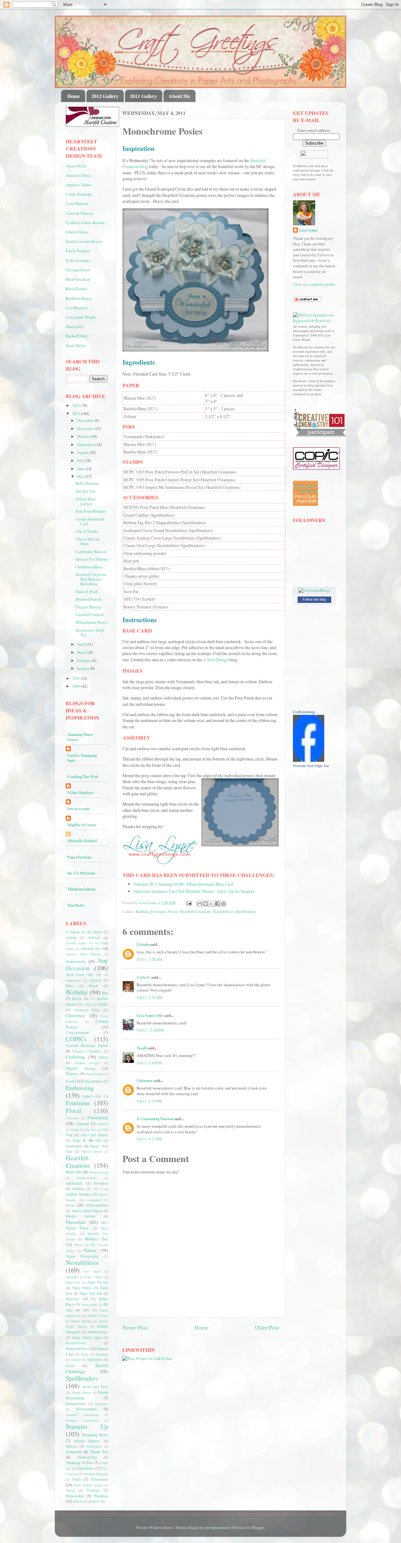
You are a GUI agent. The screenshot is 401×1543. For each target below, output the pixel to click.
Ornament (72, 1277)
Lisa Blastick (76, 307)
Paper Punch (82, 1287)
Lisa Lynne (308, 230)
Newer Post (135, 1327)
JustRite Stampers (79, 1194)
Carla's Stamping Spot (82, 757)
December (86, 420)
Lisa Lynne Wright (81, 317)
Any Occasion (87, 964)
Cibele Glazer (77, 232)
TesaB (142, 1048)
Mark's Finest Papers (87, 1210)
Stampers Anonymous (82, 1420)
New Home (92, 1271)
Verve (70, 1490)
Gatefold (102, 1124)
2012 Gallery (104, 96)
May (81, 476)
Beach (93, 985)
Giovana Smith (78, 270)
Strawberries (94, 1446)
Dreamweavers (94, 1074)
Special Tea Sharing (92, 559)
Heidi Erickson (78, 279)
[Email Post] (188, 902)
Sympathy (74, 1451)
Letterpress (94, 1200)
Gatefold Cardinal (90, 614)
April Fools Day (79, 974)
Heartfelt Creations (195, 911)
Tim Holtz (76, 905)
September (86, 444)
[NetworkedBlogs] (314, 590)
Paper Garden (94, 1277)
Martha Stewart (80, 1216)
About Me (179, 96)
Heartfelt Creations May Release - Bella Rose (91, 579)
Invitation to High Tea (90, 633)
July (81, 460)
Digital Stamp (80, 1068)
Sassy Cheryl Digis (87, 1337)
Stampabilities (76, 1403)
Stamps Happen (87, 1440)
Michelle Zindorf (82, 840)
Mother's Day (96, 1239)
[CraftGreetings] (308, 760)
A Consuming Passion (155, 1118)
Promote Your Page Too (311, 766)
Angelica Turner (79, 184)
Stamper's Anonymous (82, 1414)
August (83, 452)
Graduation (74, 1146)
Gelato (75, 1129)
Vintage (93, 1490)
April (81, 644)
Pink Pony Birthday (91, 511)
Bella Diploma (87, 483)
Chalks (103, 1004)
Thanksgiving (87, 1457)
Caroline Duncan (79, 213)
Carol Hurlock (77, 203)
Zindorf (94, 1501)
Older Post (267, 1327)
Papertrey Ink (77, 1298)
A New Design (215, 660)
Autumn (95, 980)
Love (70, 1205)
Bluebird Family (89, 599)
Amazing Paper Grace (80, 736)
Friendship (97, 1117)
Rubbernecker (97, 1332)
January (83, 668)
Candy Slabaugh (78, 194)
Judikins (78, 1188)
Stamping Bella (95, 1435)
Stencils (71, 1446)
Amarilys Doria (78, 175)
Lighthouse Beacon (91, 551)
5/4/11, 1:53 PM (149, 1101)
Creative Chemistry (87, 1051)
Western (78, 1501)
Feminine (158, 911)
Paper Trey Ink (91, 1293)
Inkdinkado (74, 1183)
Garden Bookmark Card (90, 521)
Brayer (77, 998)
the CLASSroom (81, 873)
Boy (105, 993)
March (82, 652)
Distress (72, 1073)
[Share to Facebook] (217, 903)
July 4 (97, 1189)
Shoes (85, 1354)
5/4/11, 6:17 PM (149, 1139)
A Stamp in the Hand (84, 932)
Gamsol (82, 1123)
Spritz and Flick (95, 1386)
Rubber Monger (81, 1321)
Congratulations (77, 1032)
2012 (76, 405)
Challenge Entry (87, 1009)
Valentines (99, 1479)
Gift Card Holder (94, 1135)
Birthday (142, 911)
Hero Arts (74, 1172)
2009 (76, 686)
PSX (86, 1310)
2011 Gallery (143, 96)
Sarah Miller (76, 345)
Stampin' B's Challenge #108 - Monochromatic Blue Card (183, 884)
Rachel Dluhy (77, 336)
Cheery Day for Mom (87, 541)
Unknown (145, 1080)
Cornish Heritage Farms (87, 1045)
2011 (76, 413)
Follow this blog (314, 599)
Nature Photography (82, 1256)
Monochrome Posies (92, 622)
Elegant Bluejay (89, 607)
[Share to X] (211, 903)
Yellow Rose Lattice (86, 501)
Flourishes (72, 1118)
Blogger (258, 1527)
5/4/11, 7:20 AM (149, 959)
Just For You (85, 491)
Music (78, 1245)
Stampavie (101, 1404)
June (81, 468)
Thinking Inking (81, 889)
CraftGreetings (304, 712)
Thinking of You (79, 1462)
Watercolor (75, 1496)
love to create (78, 808)
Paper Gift (73, 1282)
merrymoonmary (218, 1527)
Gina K (79, 1140)
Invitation (101, 1183)
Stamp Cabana (81, 1392)
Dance (103, 1057)
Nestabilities (223, 911)
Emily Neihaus (78, 251)
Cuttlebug (75, 1056)
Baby (70, 985)
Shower (76, 1359)
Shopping (102, 1354)
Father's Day (92, 1096)
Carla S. (143, 977)
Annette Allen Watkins (83, 954)
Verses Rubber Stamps (88, 1485)
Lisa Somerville (150, 1015)
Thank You (99, 1451)
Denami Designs (87, 1063)
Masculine (76, 1222)
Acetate (71, 937)
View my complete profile (314, 284)
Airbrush (93, 937)
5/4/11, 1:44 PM (149, 1063)
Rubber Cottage (98, 1315)
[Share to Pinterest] (223, 903)
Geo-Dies (91, 1129)
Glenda (143, 944)
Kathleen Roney (78, 298)
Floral (173, 911)
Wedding (101, 1496)
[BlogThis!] (205, 903)
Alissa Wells (76, 166)
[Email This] (199, 903)
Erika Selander (78, 260)
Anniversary (75, 961)
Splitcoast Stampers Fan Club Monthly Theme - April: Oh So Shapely (194, 891)
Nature (90, 1250)
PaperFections (79, 857)
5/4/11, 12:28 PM (150, 1030)
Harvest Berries (92, 1151)
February (84, 660)
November (86, 428)
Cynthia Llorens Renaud (85, 222)
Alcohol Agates (76, 943)
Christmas (75, 1015)
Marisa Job (74, 326)
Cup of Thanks (87, 531)
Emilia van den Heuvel (84, 241)
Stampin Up (87, 1426)
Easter (71, 1081)
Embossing (80, 1088)
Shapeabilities (77, 1348)
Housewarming (98, 1172)
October (84, 436)
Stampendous (86, 1409)
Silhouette (94, 1359)
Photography (89, 1304)
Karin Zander (76, 288)
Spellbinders (246, 911)
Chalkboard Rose (89, 567)
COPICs (76, 1039)
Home (73, 96)
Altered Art (90, 948)
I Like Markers (80, 792)
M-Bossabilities (97, 1205)
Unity (76, 1479)
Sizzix (70, 1365)
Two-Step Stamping (95, 1474)
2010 (76, 678)
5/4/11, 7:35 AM (149, 997)
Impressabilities (87, 1178)
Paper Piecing (97, 1282)
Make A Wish (87, 591)
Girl (98, 1140)
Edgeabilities (93, 1081)
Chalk (87, 1004)
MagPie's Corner (82, 825)
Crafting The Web (82, 776)
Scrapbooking (76, 1343)
